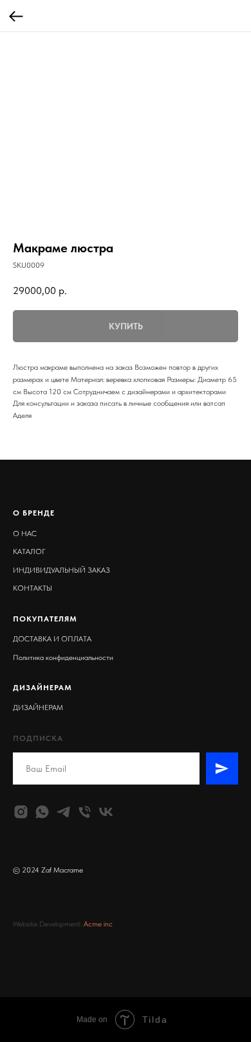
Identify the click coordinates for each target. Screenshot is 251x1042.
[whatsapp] (42, 812)
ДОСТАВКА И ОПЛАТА (52, 638)
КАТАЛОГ (29, 551)
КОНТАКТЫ (32, 588)
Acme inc (98, 923)
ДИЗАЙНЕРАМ (38, 707)
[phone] (85, 812)
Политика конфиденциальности (63, 657)
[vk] (106, 812)
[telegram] (63, 812)
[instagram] (21, 812)
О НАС (25, 533)
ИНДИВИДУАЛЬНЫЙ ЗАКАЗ (61, 570)
